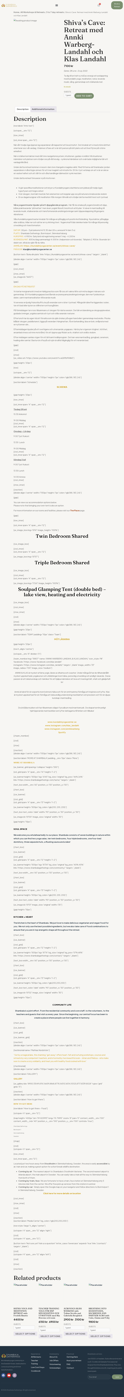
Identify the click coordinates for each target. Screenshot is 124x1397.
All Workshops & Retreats (33, 12)
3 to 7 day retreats (55, 12)
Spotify (62, 732)
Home (16, 12)
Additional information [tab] (43, 109)
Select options (25, 1333)
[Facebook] (3, 1375)
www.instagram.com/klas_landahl (62, 725)
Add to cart (84, 96)
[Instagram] (14, 1375)
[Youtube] (9, 1375)
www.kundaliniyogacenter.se (62, 722)
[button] (57, 5)
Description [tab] (23, 109)
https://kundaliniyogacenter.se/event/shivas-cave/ (49, 245)
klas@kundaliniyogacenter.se (37, 249)
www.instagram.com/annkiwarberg (62, 729)
